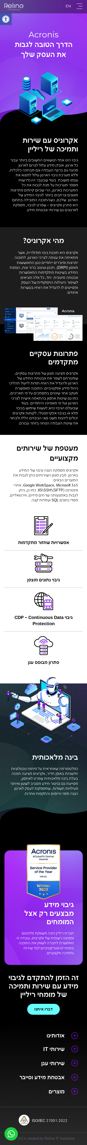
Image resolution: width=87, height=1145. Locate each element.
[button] (6, 19)
